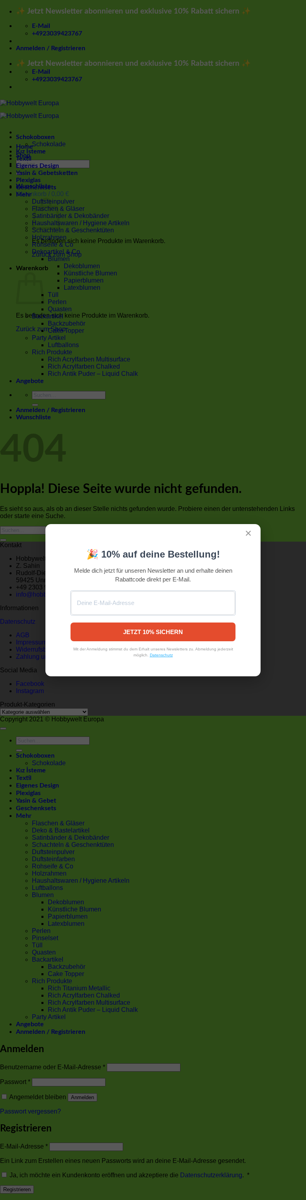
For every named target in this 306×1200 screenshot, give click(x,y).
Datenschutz (161, 655)
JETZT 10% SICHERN (153, 631)
